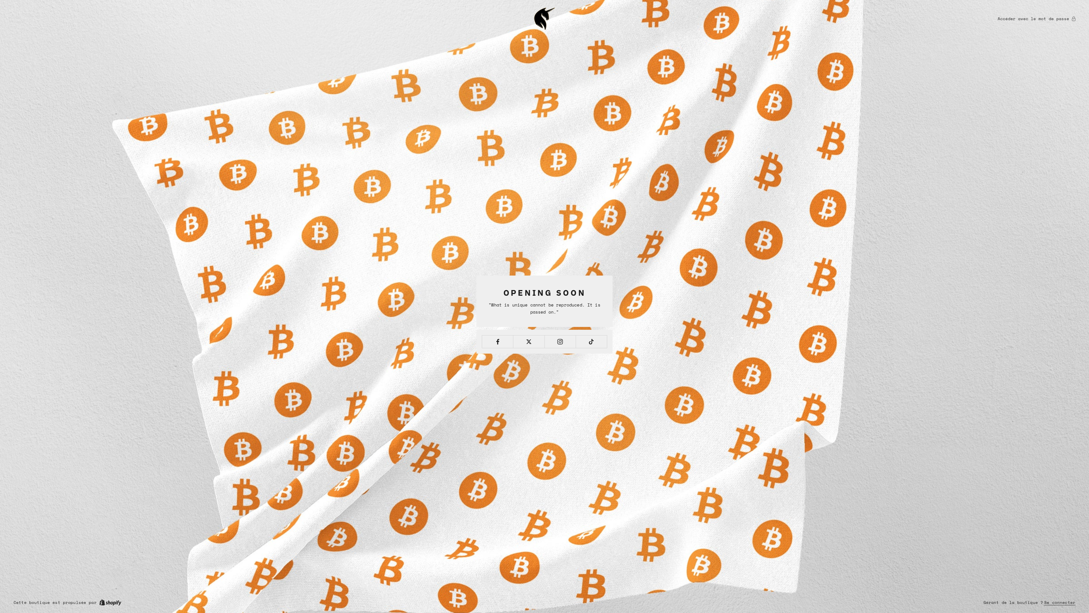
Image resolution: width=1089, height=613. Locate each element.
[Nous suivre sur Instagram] (560, 341)
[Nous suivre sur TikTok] (591, 341)
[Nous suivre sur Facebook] (497, 341)
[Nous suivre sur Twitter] (528, 341)
